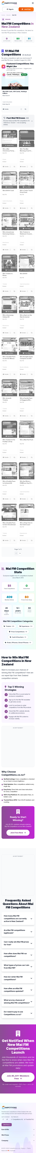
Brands (9, 15)
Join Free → (6, 1124)
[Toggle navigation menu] (32, 3)
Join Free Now (16, 833)
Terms (29, 1148)
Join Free (27, 9)
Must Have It (6, 95)
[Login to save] (21, 109)
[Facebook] (3, 1120)
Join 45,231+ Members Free (18, 1077)
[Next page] (20, 553)
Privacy (23, 1148)
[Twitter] (7, 1120)
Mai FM (5, 153)
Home (3, 15)
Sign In (11, 9)
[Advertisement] (18, 747)
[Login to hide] (25, 109)
